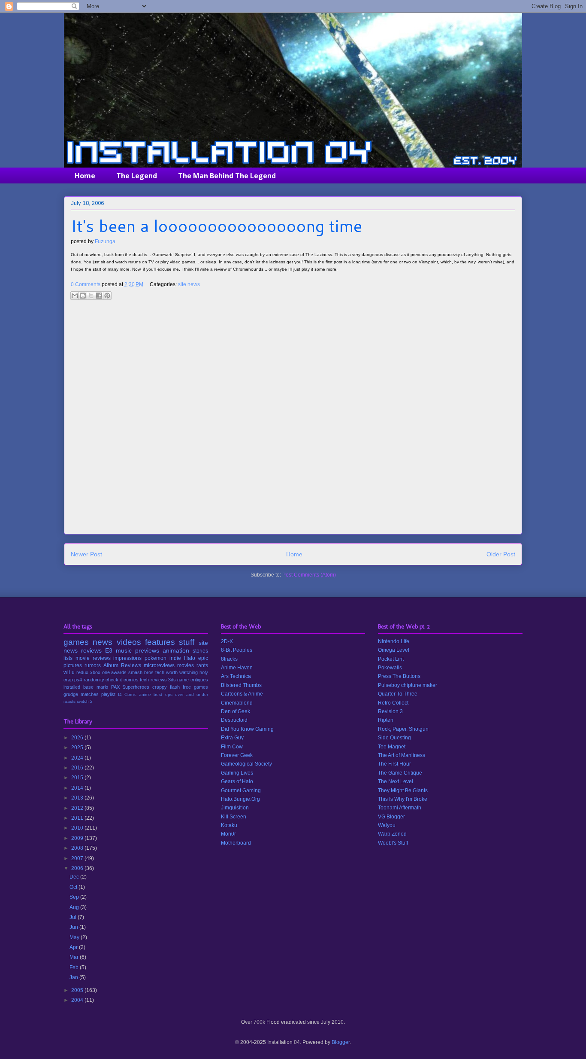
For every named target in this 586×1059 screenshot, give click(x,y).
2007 (78, 858)
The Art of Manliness (401, 755)
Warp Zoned (392, 834)
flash (175, 687)
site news (189, 284)
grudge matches (81, 694)
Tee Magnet (391, 747)
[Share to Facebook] (99, 295)
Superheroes (135, 687)
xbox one (100, 672)
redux (82, 672)
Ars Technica (236, 676)
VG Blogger (391, 817)
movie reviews (93, 658)
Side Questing (394, 738)
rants (202, 665)
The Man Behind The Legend (227, 175)
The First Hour (394, 764)
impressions (127, 658)
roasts (69, 701)
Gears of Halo (237, 781)
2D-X (227, 641)
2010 (78, 828)
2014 (78, 788)
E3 (108, 650)
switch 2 (85, 701)
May (75, 937)
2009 (78, 838)
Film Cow (232, 747)
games (76, 642)
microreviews (159, 665)
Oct (74, 887)
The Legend (136, 175)
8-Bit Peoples (236, 650)
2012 (78, 808)
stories (200, 651)
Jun (74, 927)
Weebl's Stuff (393, 843)
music (124, 650)
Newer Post (86, 554)
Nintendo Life (393, 641)
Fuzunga (105, 241)
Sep (74, 897)
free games (195, 687)
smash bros (141, 672)
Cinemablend (237, 703)
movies (185, 665)
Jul (73, 917)
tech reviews (153, 679)
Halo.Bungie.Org (240, 799)
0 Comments (85, 284)
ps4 (78, 679)
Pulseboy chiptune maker (407, 685)
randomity (94, 679)
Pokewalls (390, 668)
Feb (74, 967)
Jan (74, 977)
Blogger (341, 1042)
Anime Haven (237, 668)
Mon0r (228, 834)
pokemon (155, 658)
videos (129, 642)
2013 (78, 798)
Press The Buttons (399, 676)
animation (176, 650)
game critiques (192, 679)
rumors (93, 665)
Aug (74, 907)
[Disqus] (293, 420)
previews (147, 650)
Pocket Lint (391, 659)
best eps (163, 694)
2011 (78, 818)
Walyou (387, 825)
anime (145, 694)
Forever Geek (237, 755)
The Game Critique (400, 773)
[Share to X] (91, 295)
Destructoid (234, 720)
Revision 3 (390, 711)
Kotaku (229, 825)
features (160, 642)
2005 (78, 990)
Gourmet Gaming (241, 790)
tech (159, 672)
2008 (78, 848)
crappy (159, 687)
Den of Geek (235, 711)
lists (67, 658)
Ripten (385, 720)
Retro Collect (393, 703)
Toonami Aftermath (399, 808)
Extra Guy (232, 738)
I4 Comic (127, 694)
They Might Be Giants (403, 790)
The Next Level (395, 781)
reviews (91, 650)
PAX (115, 687)
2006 (78, 868)
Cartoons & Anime (242, 694)
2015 (78, 778)
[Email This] (74, 295)
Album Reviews (122, 665)
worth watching (182, 672)
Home (85, 175)
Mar (74, 957)
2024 (78, 758)
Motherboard (236, 843)
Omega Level (393, 650)
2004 (78, 1000)
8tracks (229, 659)
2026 (78, 738)
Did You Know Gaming (247, 729)
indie (175, 658)
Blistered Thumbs (241, 685)
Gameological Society (246, 764)
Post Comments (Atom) (309, 575)
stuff (186, 642)
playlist (108, 694)
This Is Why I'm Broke (402, 799)
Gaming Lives (237, 773)
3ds (172, 679)
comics (131, 679)
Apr (74, 947)
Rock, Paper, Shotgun (403, 729)
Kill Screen (233, 817)
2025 (78, 748)
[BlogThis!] (83, 295)
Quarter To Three (397, 694)
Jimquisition (235, 808)
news (102, 642)
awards (119, 672)
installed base (78, 687)
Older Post (500, 554)
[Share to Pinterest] (107, 295)
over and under (191, 694)
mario (102, 687)
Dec (74, 877)
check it (114, 679)
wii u (69, 672)
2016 (78, 768)
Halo (189, 658)
